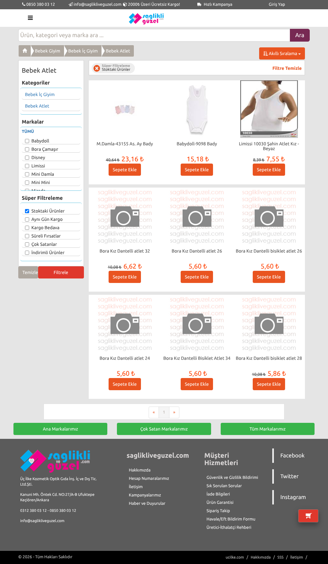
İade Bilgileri (218, 494)
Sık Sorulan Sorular (224, 486)
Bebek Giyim (47, 50)
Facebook (292, 456)
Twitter (289, 476)
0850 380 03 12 (40, 4)
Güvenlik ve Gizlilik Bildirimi (232, 477)
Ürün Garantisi (220, 502)
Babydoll (40, 140)
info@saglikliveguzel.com (98, 4)
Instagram (293, 497)
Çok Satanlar (44, 244)
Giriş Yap (277, 4)
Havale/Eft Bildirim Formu (231, 519)
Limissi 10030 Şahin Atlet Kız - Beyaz (269, 146)
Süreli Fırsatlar (46, 235)
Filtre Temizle (287, 68)
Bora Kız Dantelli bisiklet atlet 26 (269, 251)
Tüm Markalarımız (268, 428)
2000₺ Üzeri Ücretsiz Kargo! (153, 4)
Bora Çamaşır (44, 149)
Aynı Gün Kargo (46, 219)
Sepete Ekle (125, 169)
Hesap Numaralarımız (149, 478)
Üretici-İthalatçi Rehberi (229, 527)
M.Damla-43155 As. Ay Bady (125, 143)
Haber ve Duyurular (147, 503)
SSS (280, 557)
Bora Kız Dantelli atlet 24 (125, 358)
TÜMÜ (28, 131)
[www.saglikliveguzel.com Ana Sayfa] (24, 51)
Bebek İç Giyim (83, 50)
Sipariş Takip (218, 511)
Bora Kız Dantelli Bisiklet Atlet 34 (197, 358)
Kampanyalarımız (145, 495)
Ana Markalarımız (60, 428)
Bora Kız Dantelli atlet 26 (197, 251)
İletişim (136, 487)
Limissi (38, 165)
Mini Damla (42, 174)
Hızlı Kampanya (218, 4)
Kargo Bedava (45, 227)
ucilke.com (235, 557)
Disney (38, 157)
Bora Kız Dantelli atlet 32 (125, 251)
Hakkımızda (140, 470)
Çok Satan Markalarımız (164, 428)
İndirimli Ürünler (47, 252)
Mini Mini (40, 182)
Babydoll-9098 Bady (197, 143)
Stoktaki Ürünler (48, 211)
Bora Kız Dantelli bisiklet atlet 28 (269, 358)
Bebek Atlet (118, 50)
